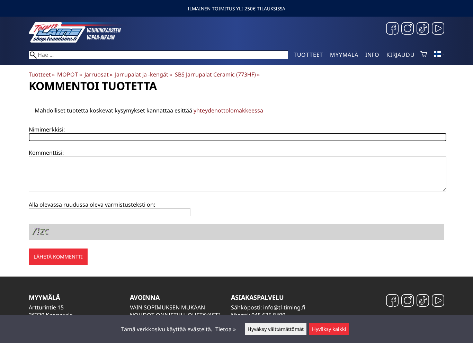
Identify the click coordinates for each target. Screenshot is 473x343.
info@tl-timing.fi (284, 307)
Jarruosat (98, 74)
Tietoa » (225, 329)
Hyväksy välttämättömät (276, 329)
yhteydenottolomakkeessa (228, 110)
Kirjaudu (400, 54)
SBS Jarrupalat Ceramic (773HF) (217, 74)
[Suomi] (439, 54)
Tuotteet (308, 54)
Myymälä (344, 54)
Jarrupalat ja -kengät (143, 74)
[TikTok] (423, 29)
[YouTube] (438, 29)
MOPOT (69, 74)
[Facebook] (392, 29)
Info (372, 54)
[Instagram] (407, 29)
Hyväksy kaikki (329, 329)
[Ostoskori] (423, 54)
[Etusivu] (81, 40)
